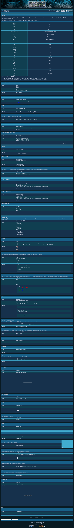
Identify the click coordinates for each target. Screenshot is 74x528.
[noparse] (14, 49)
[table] (14, 71)
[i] (14, 23)
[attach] (14, 50)
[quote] (14, 47)
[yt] (14, 73)
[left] (11, 31)
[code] (14, 44)
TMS (41, 523)
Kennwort (57, 11)
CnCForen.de (65, 519)
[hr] (14, 58)
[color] (14, 24)
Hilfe (8, 10)
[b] (13, 23)
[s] (14, 65)
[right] (14, 31)
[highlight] (14, 29)
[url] (14, 36)
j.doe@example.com (19, 164)
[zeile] (14, 75)
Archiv (68, 519)
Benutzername (58, 10)
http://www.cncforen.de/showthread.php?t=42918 (24, 187)
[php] (14, 45)
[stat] (14, 70)
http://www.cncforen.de (20, 175)
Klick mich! (18, 188)
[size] (14, 26)
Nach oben (71, 519)
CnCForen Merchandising (51, 10)
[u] (15, 23)
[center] (16, 31)
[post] (14, 39)
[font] (14, 28)
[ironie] (14, 60)
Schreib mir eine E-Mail (20, 165)
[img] (14, 42)
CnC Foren (5, 10)
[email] (14, 34)
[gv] (14, 57)
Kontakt (61, 519)
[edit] (14, 55)
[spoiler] (14, 68)
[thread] (14, 37)
